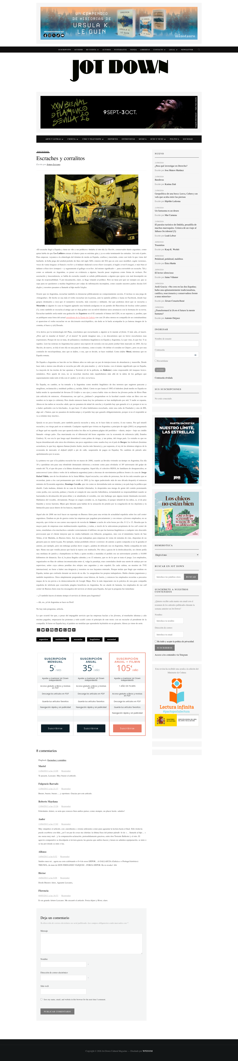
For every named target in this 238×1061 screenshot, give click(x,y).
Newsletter (187, 49)
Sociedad (188, 139)
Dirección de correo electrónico (54, 972)
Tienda (133, 49)
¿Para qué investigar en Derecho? (171, 166)
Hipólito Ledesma (172, 201)
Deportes (113, 139)
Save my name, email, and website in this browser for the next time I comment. (75, 999)
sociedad (111, 639)
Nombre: (159, 614)
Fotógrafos (120, 49)
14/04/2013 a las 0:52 (47, 856)
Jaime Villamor (171, 277)
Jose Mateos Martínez (174, 170)
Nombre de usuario (163, 338)
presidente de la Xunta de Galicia (80, 317)
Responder (66, 770)
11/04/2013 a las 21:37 (48, 788)
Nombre (44, 959)
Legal (172, 49)
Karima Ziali (170, 184)
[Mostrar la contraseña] (195, 355)
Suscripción (64, 49)
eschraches (61, 639)
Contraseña (160, 349)
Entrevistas (128, 139)
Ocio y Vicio (156, 139)
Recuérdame (162, 360)
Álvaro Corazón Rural (174, 300)
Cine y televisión (91, 139)
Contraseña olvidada (164, 377)
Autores (106, 49)
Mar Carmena (171, 215)
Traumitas (159, 245)
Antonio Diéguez (172, 318)
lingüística (95, 639)
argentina (43, 639)
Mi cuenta (91, 49)
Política (174, 139)
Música (143, 139)
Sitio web (44, 985)
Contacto (158, 49)
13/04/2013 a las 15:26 (48, 806)
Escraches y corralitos (57, 760)
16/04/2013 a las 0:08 (47, 877)
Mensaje (44, 930)
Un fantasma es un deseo (167, 210)
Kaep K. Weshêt (172, 249)
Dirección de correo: (164, 627)
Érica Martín (170, 263)
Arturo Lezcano (53, 164)
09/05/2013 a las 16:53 (48, 895)
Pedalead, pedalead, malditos (169, 259)
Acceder (78, 49)
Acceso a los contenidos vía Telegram (171, 654)
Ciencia (71, 139)
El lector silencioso (164, 273)
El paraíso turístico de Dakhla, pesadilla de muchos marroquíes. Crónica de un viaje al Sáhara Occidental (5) (176, 228)
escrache (78, 639)
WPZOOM (148, 1050)
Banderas (159, 179)
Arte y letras (53, 139)
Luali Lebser (170, 235)
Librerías (145, 49)
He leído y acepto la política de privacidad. (175, 641)
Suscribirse (55, 728)
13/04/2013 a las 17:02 (48, 824)
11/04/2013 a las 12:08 (48, 770)
